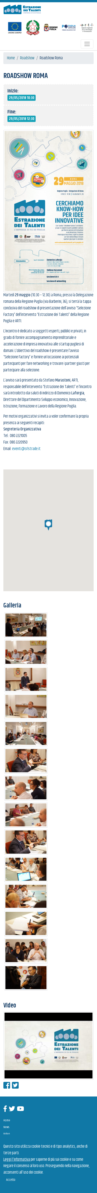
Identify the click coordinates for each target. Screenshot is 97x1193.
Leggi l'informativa (16, 1159)
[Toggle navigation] (87, 43)
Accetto (10, 1180)
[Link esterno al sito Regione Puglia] (51, 28)
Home (11, 58)
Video (6, 1133)
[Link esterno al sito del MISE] (32, 28)
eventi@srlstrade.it (26, 449)
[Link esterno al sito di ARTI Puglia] (87, 28)
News (6, 1127)
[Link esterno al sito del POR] (69, 28)
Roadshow (27, 58)
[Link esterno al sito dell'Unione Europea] (14, 28)
